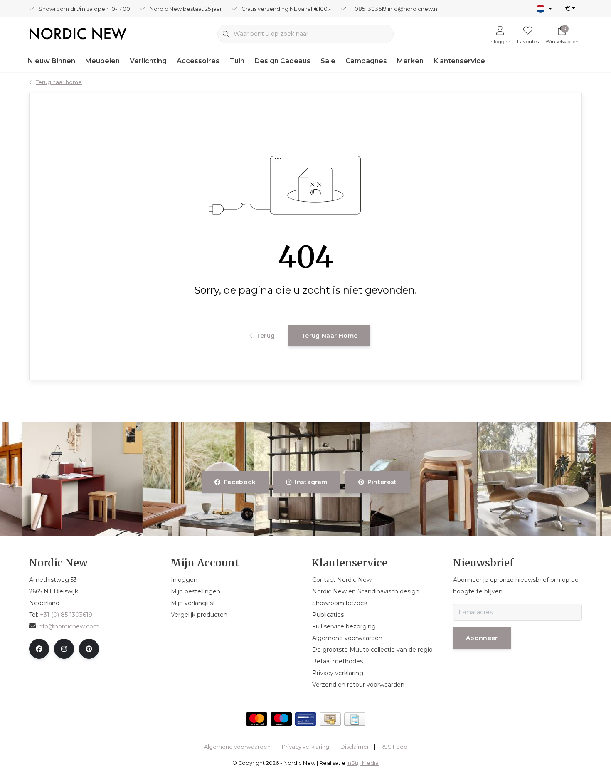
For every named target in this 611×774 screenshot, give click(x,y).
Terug (265, 335)
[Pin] (305, 719)
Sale (327, 61)
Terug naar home (329, 335)
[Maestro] (281, 719)
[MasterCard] (256, 719)
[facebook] (39, 649)
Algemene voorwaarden (237, 747)
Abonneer (482, 638)
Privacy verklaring (305, 747)
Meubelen (102, 61)
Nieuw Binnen (51, 61)
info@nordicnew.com (68, 626)
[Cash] (330, 719)
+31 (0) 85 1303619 (66, 614)
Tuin (236, 61)
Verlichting (148, 61)
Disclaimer (354, 747)
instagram (311, 482)
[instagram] (64, 649)
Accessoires (198, 61)
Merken (410, 61)
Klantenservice (459, 61)
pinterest (382, 482)
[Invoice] (354, 719)
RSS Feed (393, 747)
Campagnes (366, 61)
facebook (240, 482)
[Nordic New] (78, 33)
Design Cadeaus (282, 61)
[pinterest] (89, 649)
